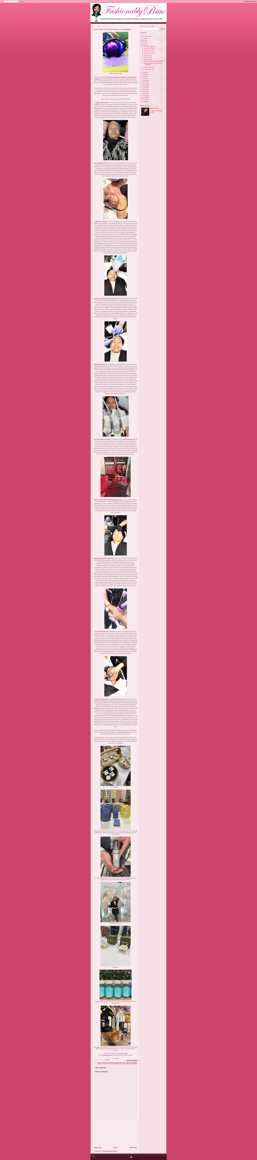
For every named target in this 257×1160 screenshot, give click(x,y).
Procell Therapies (99, 558)
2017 (144, 82)
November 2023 (148, 48)
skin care (112, 1063)
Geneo (96, 631)
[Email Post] (126, 1060)
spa (120, 1063)
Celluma (97, 102)
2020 (144, 76)
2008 (144, 101)
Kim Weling (155, 108)
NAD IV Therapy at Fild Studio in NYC (154, 61)
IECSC (123, 1062)
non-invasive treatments (103, 1063)
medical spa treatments (131, 1062)
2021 (144, 74)
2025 (144, 40)
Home (116, 1147)
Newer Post (97, 1147)
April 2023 (147, 57)
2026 (144, 38)
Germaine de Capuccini (101, 699)
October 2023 (148, 51)
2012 (144, 93)
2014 (144, 89)
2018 (144, 80)
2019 (144, 78)
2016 (144, 85)
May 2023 (147, 55)
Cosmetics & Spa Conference (114, 1062)
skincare (117, 1063)
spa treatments (134, 1063)
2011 (144, 95)
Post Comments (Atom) (109, 1151)
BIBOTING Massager (101, 221)
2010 (144, 97)
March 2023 (147, 59)
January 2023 (148, 69)
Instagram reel (107, 1055)
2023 (144, 45)
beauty (99, 1062)
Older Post (133, 1147)
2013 (144, 91)
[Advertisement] (106, 1132)
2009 (144, 99)
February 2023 (148, 67)
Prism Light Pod (98, 499)
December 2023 (148, 46)
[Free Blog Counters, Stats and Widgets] (131, 1157)
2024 (144, 42)
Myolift (96, 364)
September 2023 (149, 53)
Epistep (96, 163)
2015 (144, 87)
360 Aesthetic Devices (129, 439)
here (126, 1053)
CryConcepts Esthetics (100, 298)
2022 (144, 72)
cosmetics (103, 1062)
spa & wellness (126, 1063)
